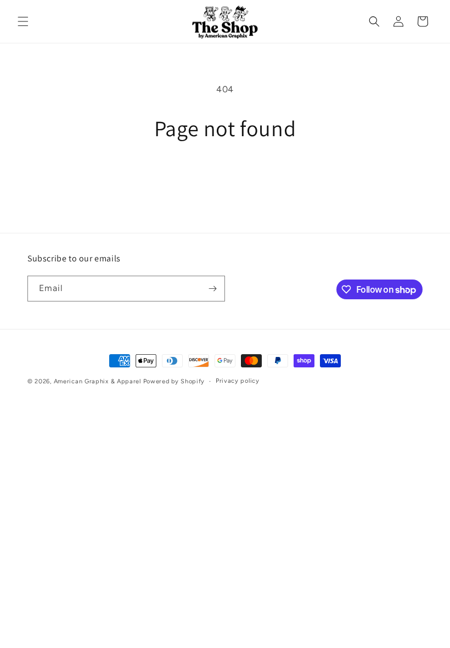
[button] (23, 21)
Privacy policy (238, 380)
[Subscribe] (212, 288)
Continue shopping (225, 177)
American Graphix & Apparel (97, 381)
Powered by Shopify (174, 381)
